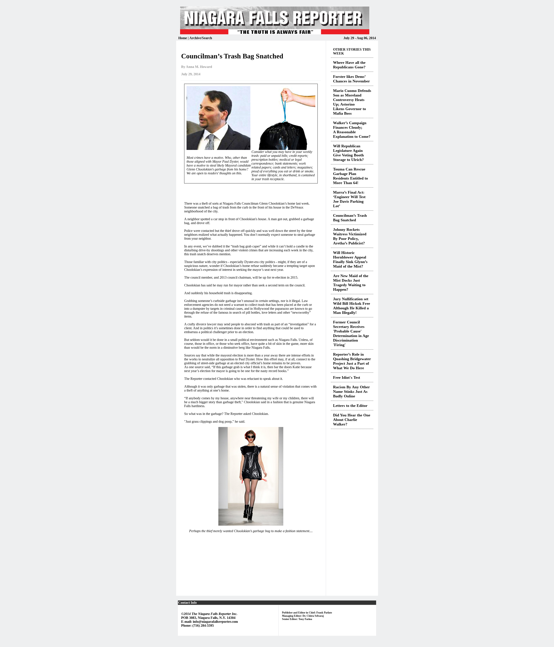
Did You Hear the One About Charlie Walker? (351, 419)
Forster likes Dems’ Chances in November (351, 78)
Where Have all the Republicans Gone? (349, 64)
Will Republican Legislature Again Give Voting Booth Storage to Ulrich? (348, 153)
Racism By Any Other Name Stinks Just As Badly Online (351, 391)
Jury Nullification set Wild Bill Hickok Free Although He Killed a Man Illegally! (351, 306)
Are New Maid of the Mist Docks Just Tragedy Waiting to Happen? (350, 283)
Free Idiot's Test (346, 377)
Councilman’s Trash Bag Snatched (350, 217)
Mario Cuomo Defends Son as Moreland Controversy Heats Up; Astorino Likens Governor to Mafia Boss (352, 102)
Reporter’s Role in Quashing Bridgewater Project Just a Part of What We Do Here (352, 361)
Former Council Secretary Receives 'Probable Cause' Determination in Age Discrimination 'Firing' (351, 333)
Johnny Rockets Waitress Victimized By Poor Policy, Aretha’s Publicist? (349, 236)
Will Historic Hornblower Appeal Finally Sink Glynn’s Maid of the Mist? (350, 259)
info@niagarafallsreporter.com (215, 621)
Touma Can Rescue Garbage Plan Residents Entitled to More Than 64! (350, 176)
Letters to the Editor (350, 405)
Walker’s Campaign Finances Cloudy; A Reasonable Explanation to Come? (351, 130)
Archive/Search (200, 38)
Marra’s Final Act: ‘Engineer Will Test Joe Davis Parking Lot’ (349, 199)
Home (183, 38)
